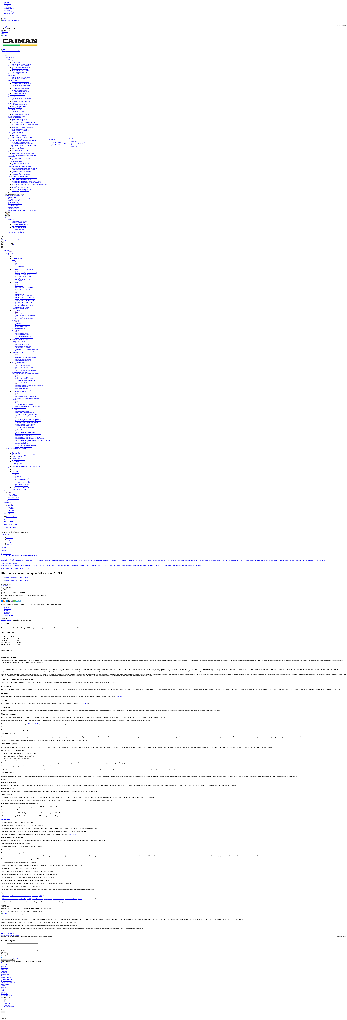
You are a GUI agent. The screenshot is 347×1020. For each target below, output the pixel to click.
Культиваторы (19, 313)
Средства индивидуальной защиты (192, 565)
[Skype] (17, 601)
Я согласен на (17, 958)
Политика (4, 972)
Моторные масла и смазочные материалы (13, 565)
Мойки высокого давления (121, 560)
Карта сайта (4, 994)
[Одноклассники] (4, 601)
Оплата (86, 703)
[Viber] (12, 601)
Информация (5, 974)
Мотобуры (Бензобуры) (93, 560)
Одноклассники (11, 544)
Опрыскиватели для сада (23, 365)
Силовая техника (17, 471)
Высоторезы (19, 286)
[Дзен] (6, 1000)
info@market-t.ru (7, 534)
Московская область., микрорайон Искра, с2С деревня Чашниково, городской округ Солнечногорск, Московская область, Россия (42, 899)
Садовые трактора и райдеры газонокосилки (29, 385)
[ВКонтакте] (2, 601)
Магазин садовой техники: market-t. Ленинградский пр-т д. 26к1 (22, 896)
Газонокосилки (19, 294)
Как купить (11, 494)
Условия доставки (6, 979)
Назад (10, 251)
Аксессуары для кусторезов (172, 565)
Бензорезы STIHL (31, 560)
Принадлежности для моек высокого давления (89, 565)
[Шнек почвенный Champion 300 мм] (16, 577)
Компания (11, 505)
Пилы (17, 263)
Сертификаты (5, 984)
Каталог (10, 253)
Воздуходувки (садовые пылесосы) (26, 273)
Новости (3, 966)
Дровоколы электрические (62, 560)
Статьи (3, 985)
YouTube (9, 542)
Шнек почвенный (6, 620)
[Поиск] (2, 242)
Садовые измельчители (22, 411)
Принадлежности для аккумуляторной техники (60, 565)
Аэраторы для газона (21, 356)
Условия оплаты (6, 977)
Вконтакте (10, 538)
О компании (4, 964)
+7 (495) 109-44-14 (6, 27)
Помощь (3, 976)
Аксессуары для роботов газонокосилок (151, 565)
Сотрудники (4, 968)
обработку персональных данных (22, 958)
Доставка (119, 696)
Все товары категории (7, 933)
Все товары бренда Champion (10, 935)
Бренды (3, 990)
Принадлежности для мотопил (36, 565)
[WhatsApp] (14, 601)
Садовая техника (17, 258)
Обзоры (3, 992)
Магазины (4, 971)
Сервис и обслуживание (8, 982)
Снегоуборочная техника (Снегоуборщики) (28, 419)
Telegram (9, 540)
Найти (3, 1012)
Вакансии (4, 969)
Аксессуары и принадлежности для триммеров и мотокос (121, 565)
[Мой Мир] (7, 601)
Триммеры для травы (21, 333)
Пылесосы (18, 403)
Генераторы (18, 476)
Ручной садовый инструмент (20, 452)
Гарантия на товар (6, 981)
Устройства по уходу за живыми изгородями (29, 377)
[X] (9, 601)
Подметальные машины (22, 395)
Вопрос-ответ (5, 989)
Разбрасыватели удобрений (180, 560)
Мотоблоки (18, 323)
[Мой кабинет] (2, 236)
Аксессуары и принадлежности (25, 432)
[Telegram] (19, 601)
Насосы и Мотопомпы (22, 344)
